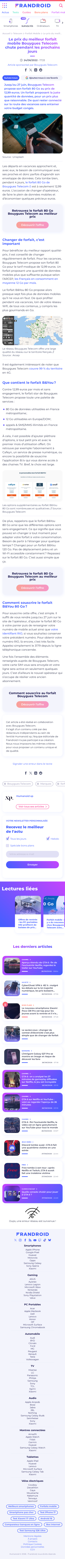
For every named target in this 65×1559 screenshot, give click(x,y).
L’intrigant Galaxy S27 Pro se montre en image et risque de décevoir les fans (38, 1056)
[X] (15, 1240)
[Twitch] (40, 1240)
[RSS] (30, 1240)
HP (32, 1322)
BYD (32, 1340)
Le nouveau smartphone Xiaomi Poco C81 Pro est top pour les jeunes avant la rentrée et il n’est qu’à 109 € (40, 1011)
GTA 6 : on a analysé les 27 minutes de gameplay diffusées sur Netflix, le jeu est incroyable (39, 1079)
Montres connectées (32, 1430)
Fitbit (32, 1439)
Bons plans (41, 12)
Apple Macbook (32, 1311)
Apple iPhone (33, 1249)
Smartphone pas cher (21, 1512)
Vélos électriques (32, 1480)
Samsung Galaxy (32, 1263)
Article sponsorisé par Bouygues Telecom (32, 64)
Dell (32, 1314)
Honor (32, 1319)
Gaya (32, 1490)
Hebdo (54, 838)
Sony (32, 1383)
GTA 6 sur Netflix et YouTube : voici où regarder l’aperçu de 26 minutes (39, 1102)
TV (32, 1366)
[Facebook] (25, 1240)
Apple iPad (32, 1461)
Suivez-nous (11, 78)
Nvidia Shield (32, 1292)
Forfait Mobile (32, 33)
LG (32, 1372)
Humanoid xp (24, 796)
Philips (32, 1378)
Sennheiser (32, 1418)
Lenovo (32, 1316)
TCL (32, 1386)
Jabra (32, 1407)
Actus (5, 12)
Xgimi (32, 1389)
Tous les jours (18, 838)
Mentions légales (32, 1536)
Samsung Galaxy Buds (32, 1415)
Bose (32, 1404)
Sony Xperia (32, 1266)
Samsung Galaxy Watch (32, 1447)
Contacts (32, 1541)
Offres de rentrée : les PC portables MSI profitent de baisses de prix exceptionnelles (27, 923)
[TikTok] (45, 1240)
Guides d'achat (29, 1189)
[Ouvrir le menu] (4, 5)
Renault (32, 1354)
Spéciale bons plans (22, 845)
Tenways (32, 1498)
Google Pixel (32, 1252)
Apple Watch (32, 1437)
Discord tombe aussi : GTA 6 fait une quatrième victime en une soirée (39, 1148)
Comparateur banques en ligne (22, 1524)
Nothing (32, 1413)
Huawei (32, 1255)
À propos (32, 1538)
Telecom (17, 33)
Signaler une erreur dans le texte (32, 763)
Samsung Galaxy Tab (32, 1471)
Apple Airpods (32, 1402)
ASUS (33, 1279)
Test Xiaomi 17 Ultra (23, 1518)
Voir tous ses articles (31, 806)
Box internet (53, 1524)
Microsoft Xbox (33, 1287)
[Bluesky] (49, 1240)
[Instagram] (20, 1240)
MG (32, 1348)
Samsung (33, 1380)
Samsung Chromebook (32, 1327)
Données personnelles (32, 1546)
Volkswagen (32, 1359)
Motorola (32, 1257)
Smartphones (32, 1245)
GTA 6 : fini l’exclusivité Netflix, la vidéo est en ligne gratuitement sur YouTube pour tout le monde (40, 1125)
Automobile (32, 1333)
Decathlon (32, 1487)
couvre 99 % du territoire (45, 368)
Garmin (33, 1442)
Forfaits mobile (48, 1506)
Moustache (32, 1493)
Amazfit (32, 1434)
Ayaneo (32, 1281)
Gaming (32, 1275)
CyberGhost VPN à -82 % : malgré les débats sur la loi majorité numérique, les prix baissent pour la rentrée (40, 988)
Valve (32, 1298)
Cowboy (32, 1485)
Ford (32, 1346)
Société (25, 982)
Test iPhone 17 (48, 1512)
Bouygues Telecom (19, 783)
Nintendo (32, 1290)
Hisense (32, 1370)
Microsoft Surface (32, 1324)
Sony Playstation (32, 1295)
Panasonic (32, 1375)
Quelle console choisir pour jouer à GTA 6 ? (40, 1193)
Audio (32, 1398)
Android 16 (46, 1518)
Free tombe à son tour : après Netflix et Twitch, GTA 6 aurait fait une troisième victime (38, 1170)
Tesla (32, 1356)
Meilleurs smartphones (21, 1506)
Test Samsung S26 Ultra (33, 1530)
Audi (32, 1338)
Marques (45, 783)
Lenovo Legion (32, 1284)
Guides (26, 12)
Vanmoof (32, 1501)
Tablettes (33, 1456)
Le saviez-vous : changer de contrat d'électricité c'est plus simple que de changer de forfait (40, 1033)
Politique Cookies (32, 1544)
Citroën (32, 1343)
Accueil (6, 33)
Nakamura (32, 1495)
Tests (16, 12)
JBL (32, 1410)
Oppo (33, 1260)
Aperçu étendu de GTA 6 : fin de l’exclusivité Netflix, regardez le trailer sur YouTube (39, 965)
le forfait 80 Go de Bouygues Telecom (26, 184)
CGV (32, 1549)
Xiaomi (32, 1268)
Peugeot (32, 1351)
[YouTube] (35, 1240)
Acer (32, 1308)
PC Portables (32, 1304)
